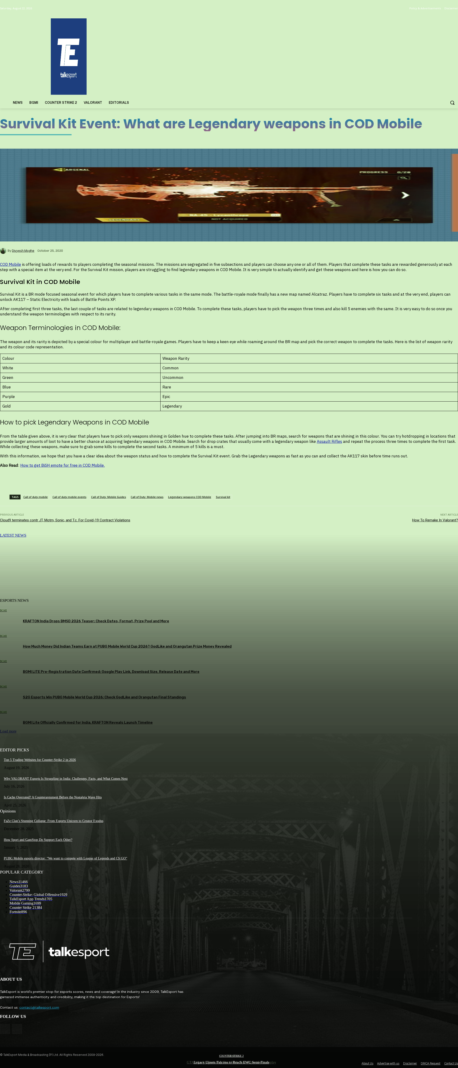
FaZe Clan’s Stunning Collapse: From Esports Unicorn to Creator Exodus (53, 821)
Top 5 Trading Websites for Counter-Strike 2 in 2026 (40, 760)
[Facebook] (5, 1029)
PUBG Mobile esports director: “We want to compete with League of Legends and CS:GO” (65, 858)
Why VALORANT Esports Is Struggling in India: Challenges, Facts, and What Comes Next (66, 778)
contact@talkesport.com (39, 1007)
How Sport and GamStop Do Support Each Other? (38, 840)
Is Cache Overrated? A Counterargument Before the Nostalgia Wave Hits (53, 797)
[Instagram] (17, 1029)
